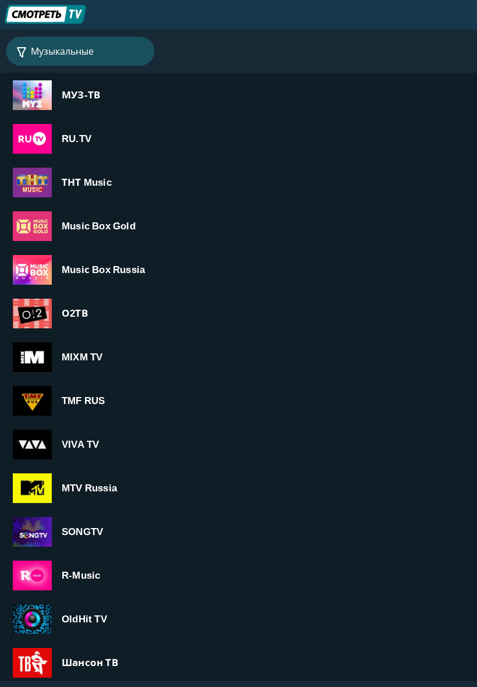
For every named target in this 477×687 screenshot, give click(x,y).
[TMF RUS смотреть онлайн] (238, 400)
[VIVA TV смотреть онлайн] (238, 444)
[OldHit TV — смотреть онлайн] (238, 618)
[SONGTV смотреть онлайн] (238, 531)
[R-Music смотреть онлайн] (238, 575)
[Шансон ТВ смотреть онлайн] (238, 662)
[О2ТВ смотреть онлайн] (238, 313)
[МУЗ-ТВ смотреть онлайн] (238, 94)
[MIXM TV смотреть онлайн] (238, 356)
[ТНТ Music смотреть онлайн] (238, 182)
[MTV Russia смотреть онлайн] (238, 487)
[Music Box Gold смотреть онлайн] (238, 225)
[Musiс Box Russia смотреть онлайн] (238, 269)
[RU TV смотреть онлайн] (238, 138)
